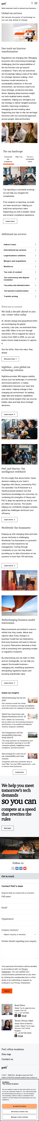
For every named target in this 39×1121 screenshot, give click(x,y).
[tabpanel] (19, 195)
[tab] (8, 159)
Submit (7, 991)
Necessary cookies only (19, 1111)
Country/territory (10, 930)
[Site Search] (32, 3)
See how (7, 828)
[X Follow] (13, 868)
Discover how (9, 359)
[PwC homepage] (4, 3)
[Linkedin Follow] (20, 868)
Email (5, 907)
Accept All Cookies (19, 1106)
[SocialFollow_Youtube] (24, 868)
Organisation (8, 919)
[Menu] (35, 3)
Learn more (10, 221)
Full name (7, 896)
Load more (19, 772)
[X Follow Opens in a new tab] (19, 1015)
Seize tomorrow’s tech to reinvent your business (19, 8)
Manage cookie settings (19, 1117)
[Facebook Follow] (16, 868)
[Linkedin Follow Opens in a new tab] (16, 1015)
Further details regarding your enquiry (19, 941)
